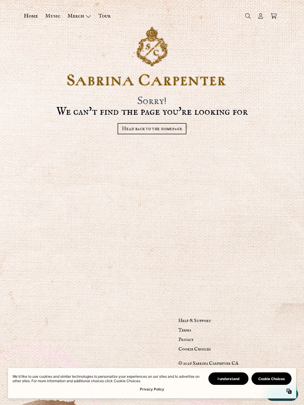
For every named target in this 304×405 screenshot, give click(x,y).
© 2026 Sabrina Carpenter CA (208, 363)
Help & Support (194, 321)
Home (31, 16)
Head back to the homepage (152, 128)
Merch (75, 16)
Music (52, 16)
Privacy (186, 340)
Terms (184, 330)
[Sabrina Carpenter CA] (152, 56)
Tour (104, 16)
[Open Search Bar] (248, 16)
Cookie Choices (194, 349)
